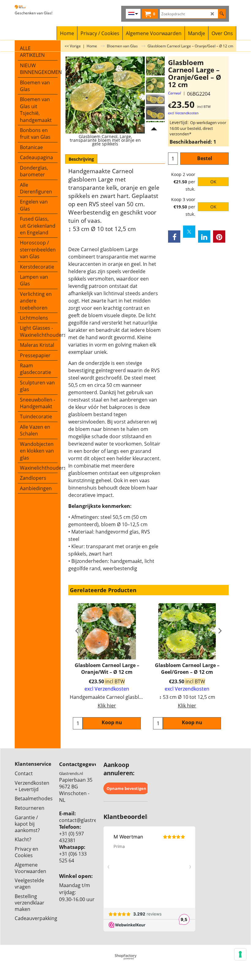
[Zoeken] (222, 13)
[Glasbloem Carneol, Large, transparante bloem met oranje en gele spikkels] (155, 85)
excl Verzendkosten (183, 113)
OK (213, 181)
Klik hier (107, 705)
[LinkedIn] (204, 236)
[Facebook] (174, 236)
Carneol (174, 93)
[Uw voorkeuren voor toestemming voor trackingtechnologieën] (240, 954)
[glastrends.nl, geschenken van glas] (36, 7)
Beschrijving (81, 159)
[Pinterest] (219, 236)
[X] (189, 232)
